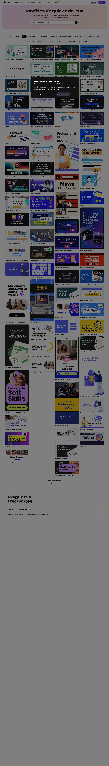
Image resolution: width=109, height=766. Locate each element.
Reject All (50, 94)
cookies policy (55, 89)
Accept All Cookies (63, 94)
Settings (39, 94)
